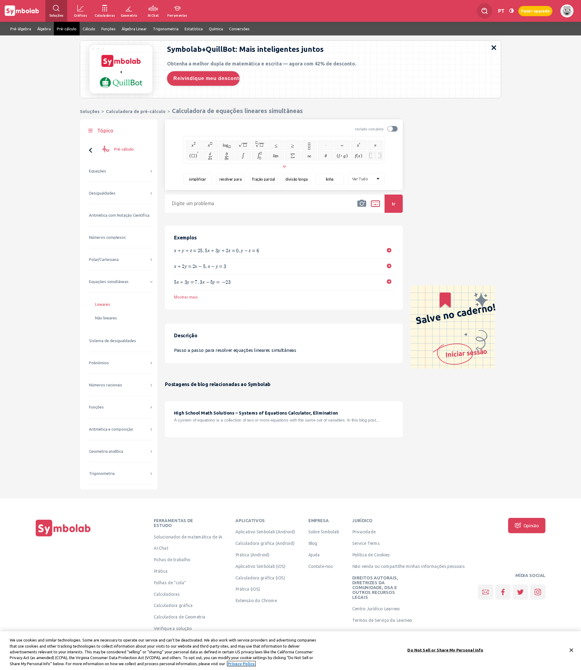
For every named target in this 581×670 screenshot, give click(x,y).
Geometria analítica (106, 451)
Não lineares (106, 318)
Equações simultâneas (109, 281)
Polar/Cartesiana (104, 259)
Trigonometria (102, 473)
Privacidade (364, 531)
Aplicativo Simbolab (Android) (265, 531)
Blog (312, 543)
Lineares (102, 304)
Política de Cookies (371, 554)
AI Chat (161, 548)
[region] (290, 650)
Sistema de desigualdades (112, 340)
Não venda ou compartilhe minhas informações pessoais (408, 566)
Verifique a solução (173, 628)
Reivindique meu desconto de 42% (206, 78)
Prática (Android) (252, 554)
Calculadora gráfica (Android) (264, 543)
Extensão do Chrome (256, 600)
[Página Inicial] (63, 536)
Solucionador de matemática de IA (188, 536)
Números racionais (105, 385)
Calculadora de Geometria (179, 617)
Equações (97, 171)
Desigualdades (102, 193)
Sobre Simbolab (324, 531)
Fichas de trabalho (172, 559)
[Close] (571, 650)
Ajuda (314, 554)
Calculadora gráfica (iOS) (260, 577)
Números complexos (107, 237)
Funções (96, 407)
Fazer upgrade (535, 10)
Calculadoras (167, 594)
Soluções (90, 111)
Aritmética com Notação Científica (119, 215)
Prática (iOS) (247, 589)
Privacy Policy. (241, 664)
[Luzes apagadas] (511, 10)
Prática (161, 570)
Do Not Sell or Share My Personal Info (445, 650)
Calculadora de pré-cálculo (136, 111)
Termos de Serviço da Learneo (382, 620)
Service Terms (366, 543)
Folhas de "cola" (170, 582)
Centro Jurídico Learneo (376, 608)
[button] (361, 207)
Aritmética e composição (111, 429)
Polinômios (99, 363)
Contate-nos (320, 566)
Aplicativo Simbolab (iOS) (260, 566)
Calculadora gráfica (173, 605)
